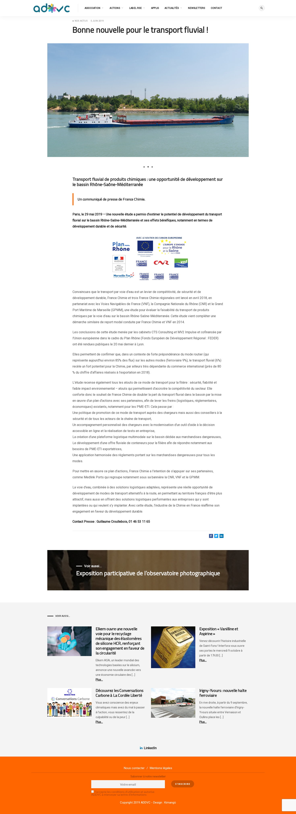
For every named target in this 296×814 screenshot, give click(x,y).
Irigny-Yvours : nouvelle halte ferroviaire (223, 692)
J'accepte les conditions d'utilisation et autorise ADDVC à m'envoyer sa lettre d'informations (122, 793)
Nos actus (81, 21)
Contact (216, 8)
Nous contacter (134, 768)
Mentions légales (161, 768)
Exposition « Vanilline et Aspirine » (218, 631)
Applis (155, 8)
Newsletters (196, 8)
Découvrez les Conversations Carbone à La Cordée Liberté (119, 692)
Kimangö (170, 802)
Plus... (99, 679)
